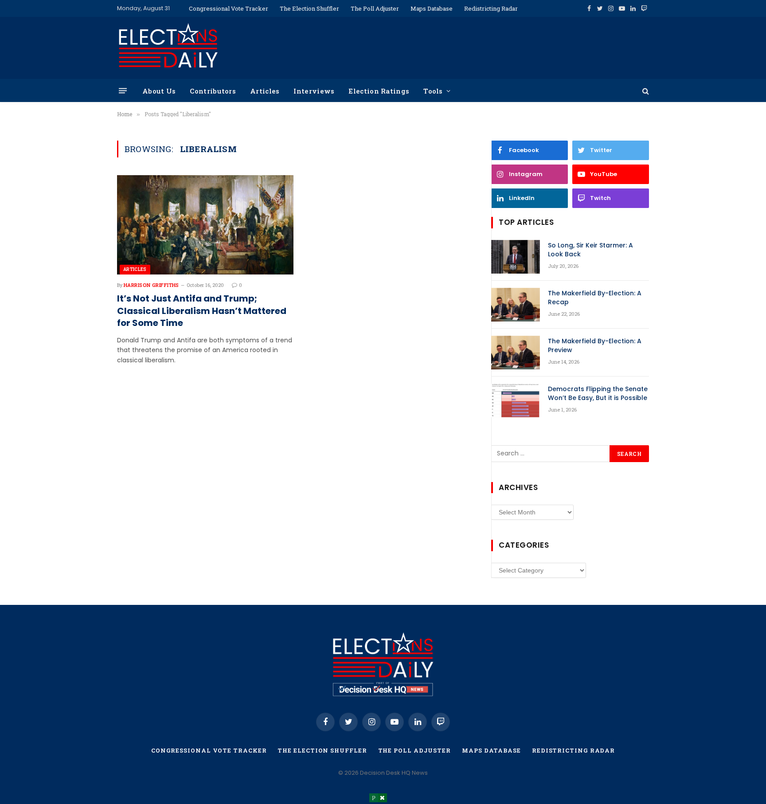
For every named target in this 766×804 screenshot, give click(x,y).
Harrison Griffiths (151, 285)
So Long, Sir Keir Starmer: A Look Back (590, 250)
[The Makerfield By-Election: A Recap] (515, 305)
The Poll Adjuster (375, 8)
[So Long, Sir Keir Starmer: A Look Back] (515, 257)
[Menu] (123, 91)
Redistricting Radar (491, 8)
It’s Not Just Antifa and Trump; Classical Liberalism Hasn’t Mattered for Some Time (201, 311)
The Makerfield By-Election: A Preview (594, 345)
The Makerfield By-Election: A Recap (594, 297)
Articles (264, 90)
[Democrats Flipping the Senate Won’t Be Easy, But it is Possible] (515, 400)
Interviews (313, 90)
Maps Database (431, 8)
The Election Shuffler (309, 8)
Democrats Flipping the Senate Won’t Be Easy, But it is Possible (598, 393)
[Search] (645, 91)
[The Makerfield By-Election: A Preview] (515, 352)
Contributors (213, 90)
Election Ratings (378, 90)
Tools (433, 90)
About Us (159, 90)
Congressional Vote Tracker (228, 8)
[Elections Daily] (168, 48)
